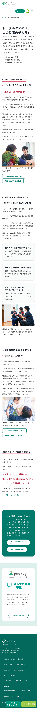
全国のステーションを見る (14, 435)
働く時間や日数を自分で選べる (18, 247)
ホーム (4, 17)
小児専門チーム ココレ (25, 691)
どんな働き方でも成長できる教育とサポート (14, 288)
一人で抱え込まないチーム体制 (18, 267)
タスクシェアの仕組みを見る (14, 431)
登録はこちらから (18, 615)
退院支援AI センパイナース (11, 696)
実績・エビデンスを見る (13, 181)
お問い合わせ (7, 670)
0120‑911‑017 (5, 652)
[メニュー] (32, 11)
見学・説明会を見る (17, 549)
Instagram (18, 680)
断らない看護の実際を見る (14, 176)
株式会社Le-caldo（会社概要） (12, 648)
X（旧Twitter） (8, 680)
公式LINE (6, 686)
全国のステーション (9, 659)
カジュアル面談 (8, 665)
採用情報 (20, 659)
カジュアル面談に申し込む (18, 542)
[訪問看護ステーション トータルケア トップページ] (9, 3)
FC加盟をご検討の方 (9, 691)
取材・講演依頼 (18, 670)
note (26, 680)
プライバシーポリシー (10, 676)
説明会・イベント (21, 665)
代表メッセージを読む (12, 495)
